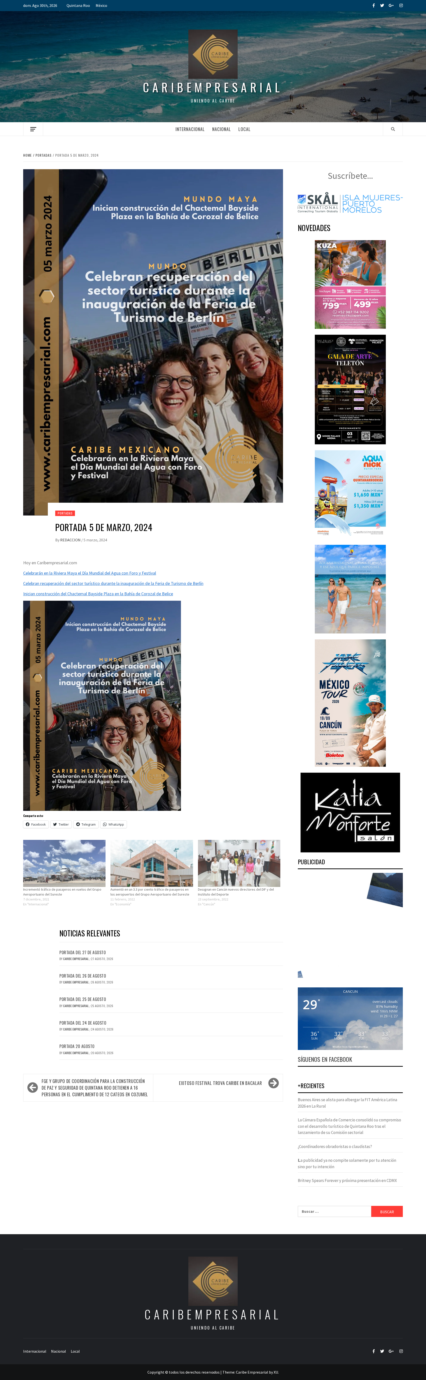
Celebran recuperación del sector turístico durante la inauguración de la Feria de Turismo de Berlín (113, 583)
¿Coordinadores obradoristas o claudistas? (335, 1146)
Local (244, 129)
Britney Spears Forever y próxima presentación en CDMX (347, 1180)
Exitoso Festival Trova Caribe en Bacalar (220, 1083)
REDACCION (70, 539)
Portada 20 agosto (77, 1046)
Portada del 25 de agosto (82, 999)
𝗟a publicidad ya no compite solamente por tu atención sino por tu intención (347, 1163)
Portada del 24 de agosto (82, 1023)
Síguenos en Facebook (325, 1059)
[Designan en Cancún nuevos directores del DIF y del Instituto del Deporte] (239, 863)
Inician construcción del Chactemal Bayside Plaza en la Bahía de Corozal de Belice (98, 594)
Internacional (190, 129)
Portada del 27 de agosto (82, 952)
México (101, 5)
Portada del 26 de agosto (82, 976)
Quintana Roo (78, 5)
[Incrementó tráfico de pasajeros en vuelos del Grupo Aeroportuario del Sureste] (64, 863)
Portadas (65, 513)
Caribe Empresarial (76, 959)
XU (276, 1372)
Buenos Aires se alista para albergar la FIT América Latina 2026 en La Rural (347, 1103)
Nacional (221, 129)
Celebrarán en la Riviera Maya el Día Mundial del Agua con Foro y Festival (89, 573)
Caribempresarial (213, 87)
